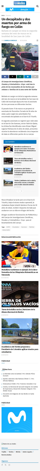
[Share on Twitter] (12, 76)
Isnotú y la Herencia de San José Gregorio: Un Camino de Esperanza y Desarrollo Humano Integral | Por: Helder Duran (20, 389)
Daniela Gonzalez (11, 40)
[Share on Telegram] (27, 76)
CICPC (8, 227)
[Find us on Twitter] (5, 465)
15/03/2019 (23, 40)
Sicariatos (16, 227)
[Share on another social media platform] (35, 76)
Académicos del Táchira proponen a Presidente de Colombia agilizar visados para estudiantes (20, 349)
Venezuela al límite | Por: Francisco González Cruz (19, 384)
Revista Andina (6, 455)
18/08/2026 (18, 165)
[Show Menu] (2, 6)
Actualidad (6, 265)
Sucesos (8, 15)
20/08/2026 (18, 155)
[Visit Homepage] (20, 3)
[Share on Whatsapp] (20, 76)
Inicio (3, 15)
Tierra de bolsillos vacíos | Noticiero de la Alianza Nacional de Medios (25, 160)
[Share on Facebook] (5, 76)
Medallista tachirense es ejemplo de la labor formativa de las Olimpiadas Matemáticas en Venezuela (20, 272)
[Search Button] (37, 6)
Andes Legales (27, 452)
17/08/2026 (18, 187)
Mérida (18, 452)
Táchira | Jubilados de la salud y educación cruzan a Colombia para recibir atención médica (25, 182)
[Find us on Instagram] (9, 465)
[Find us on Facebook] (2, 465)
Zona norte (6, 230)
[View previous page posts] (18, 191)
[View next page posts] (21, 191)
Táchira (31, 227)
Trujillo (4, 452)
